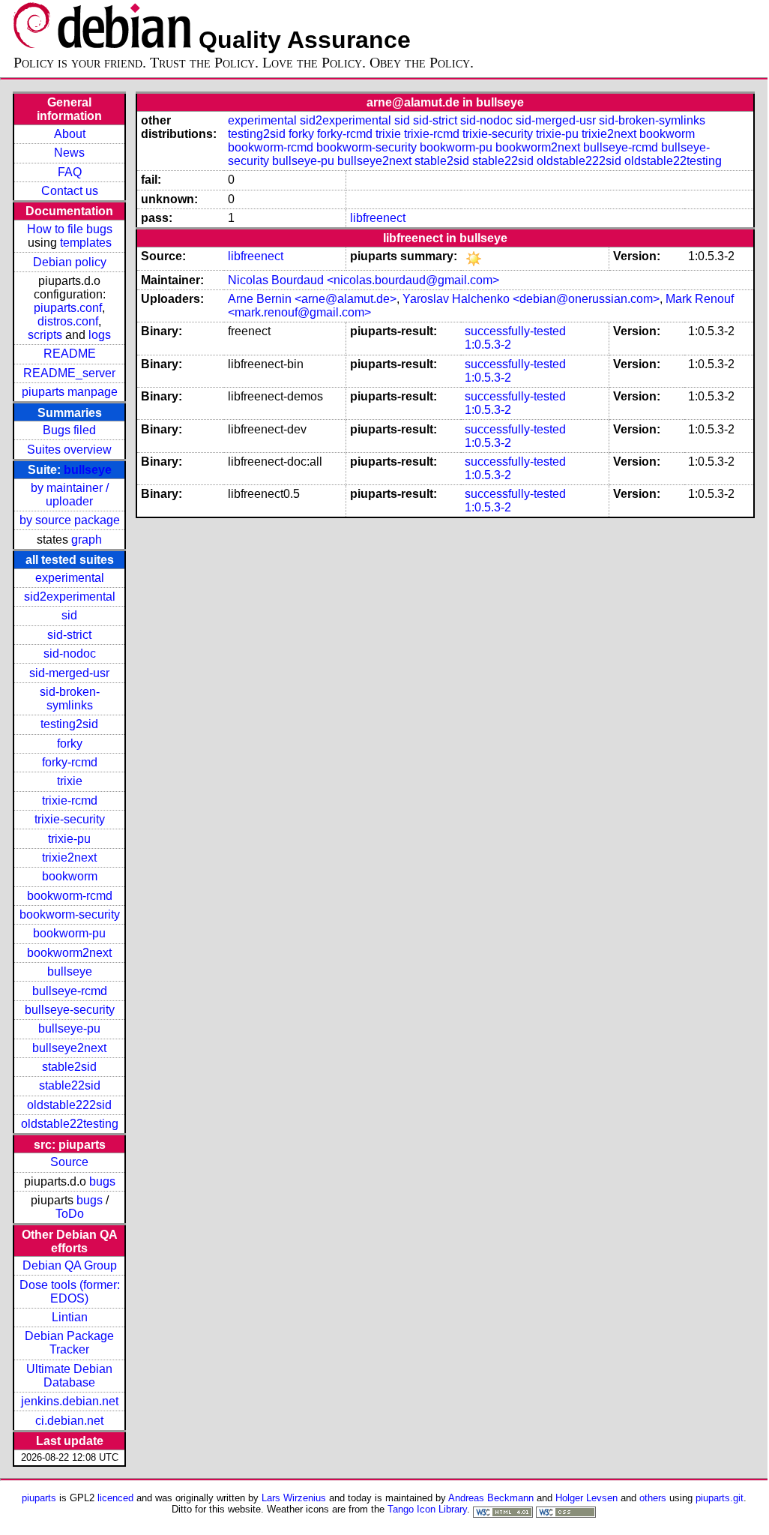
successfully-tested (515, 331)
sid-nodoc (69, 653)
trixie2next (69, 857)
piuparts (39, 1498)
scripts (45, 334)
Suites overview (69, 449)
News (69, 152)
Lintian (70, 1317)
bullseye (88, 469)
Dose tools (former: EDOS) (69, 1292)
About (69, 133)
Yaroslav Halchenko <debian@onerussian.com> (531, 298)
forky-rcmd (69, 762)
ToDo (69, 1213)
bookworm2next (69, 952)
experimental (69, 577)
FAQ (70, 172)
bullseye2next (69, 1048)
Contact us (69, 190)
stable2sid (69, 1066)
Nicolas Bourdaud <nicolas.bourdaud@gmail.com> (363, 280)
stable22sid (69, 1085)
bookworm (69, 876)
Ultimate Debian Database (69, 1376)
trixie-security (69, 819)
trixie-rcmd (69, 800)
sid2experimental (69, 596)
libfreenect (377, 217)
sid (69, 615)
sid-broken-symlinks (70, 698)
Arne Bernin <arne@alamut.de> (312, 298)
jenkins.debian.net (69, 1401)
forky (69, 743)
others (652, 1498)
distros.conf (67, 321)
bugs (102, 1181)
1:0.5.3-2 (488, 344)
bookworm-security (69, 914)
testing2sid (69, 724)
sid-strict (69, 634)
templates (86, 242)
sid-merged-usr (69, 673)
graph (86, 539)
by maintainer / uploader (70, 494)
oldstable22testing (69, 1123)
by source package (69, 520)
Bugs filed (69, 430)
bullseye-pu (69, 1028)
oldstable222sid (69, 1105)
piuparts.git (720, 1498)
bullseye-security (70, 1009)
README (69, 353)
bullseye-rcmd (69, 991)
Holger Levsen (586, 1498)
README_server (69, 373)
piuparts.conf (68, 307)
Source (69, 1162)
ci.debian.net (69, 1420)
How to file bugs (69, 229)
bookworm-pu (69, 933)
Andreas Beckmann (491, 1498)
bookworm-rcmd (69, 895)
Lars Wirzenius (294, 1498)
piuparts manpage (70, 391)
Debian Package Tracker (69, 1343)
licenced (115, 1498)
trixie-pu (69, 838)
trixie (69, 781)
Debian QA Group (69, 1265)
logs (99, 334)
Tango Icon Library (427, 1509)
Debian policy (69, 262)
